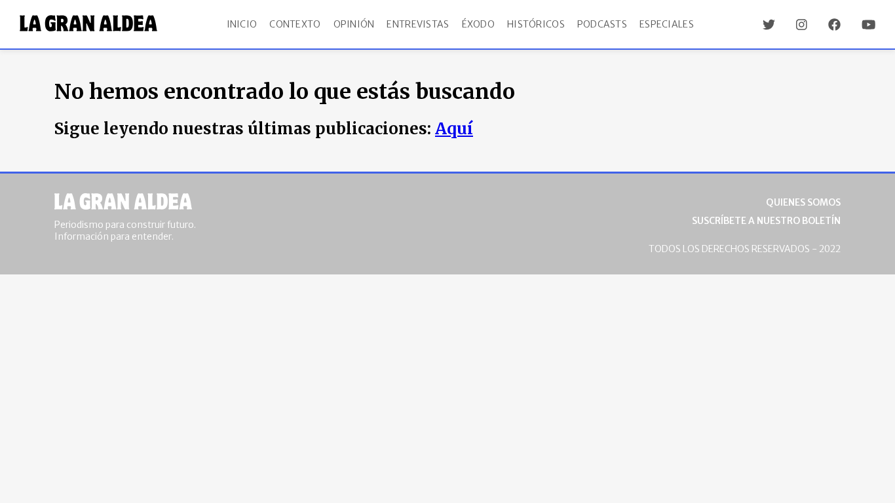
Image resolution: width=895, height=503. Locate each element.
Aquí (454, 129)
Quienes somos (803, 202)
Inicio (242, 24)
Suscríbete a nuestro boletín (766, 221)
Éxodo (478, 24)
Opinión (354, 24)
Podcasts (602, 24)
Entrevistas (418, 24)
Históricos (536, 24)
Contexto (294, 24)
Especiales (666, 24)
